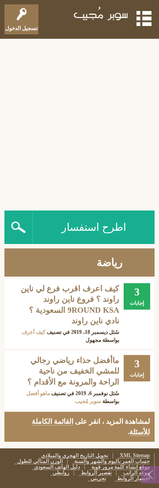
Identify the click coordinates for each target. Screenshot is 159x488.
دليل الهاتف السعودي (57, 467)
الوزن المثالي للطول (40, 461)
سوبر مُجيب (88, 401)
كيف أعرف (33, 332)
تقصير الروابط (96, 473)
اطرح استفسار (93, 227)
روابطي (61, 473)
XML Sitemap (135, 455)
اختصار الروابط (133, 478)
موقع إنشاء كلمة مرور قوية (120, 467)
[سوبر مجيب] (101, 15)
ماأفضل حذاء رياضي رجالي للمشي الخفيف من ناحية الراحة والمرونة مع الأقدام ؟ (73, 371)
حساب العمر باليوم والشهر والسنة (112, 461)
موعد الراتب (136, 473)
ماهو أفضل (38, 393)
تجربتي (98, 478)
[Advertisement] (79, 122)
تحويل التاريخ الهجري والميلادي (74, 455)
